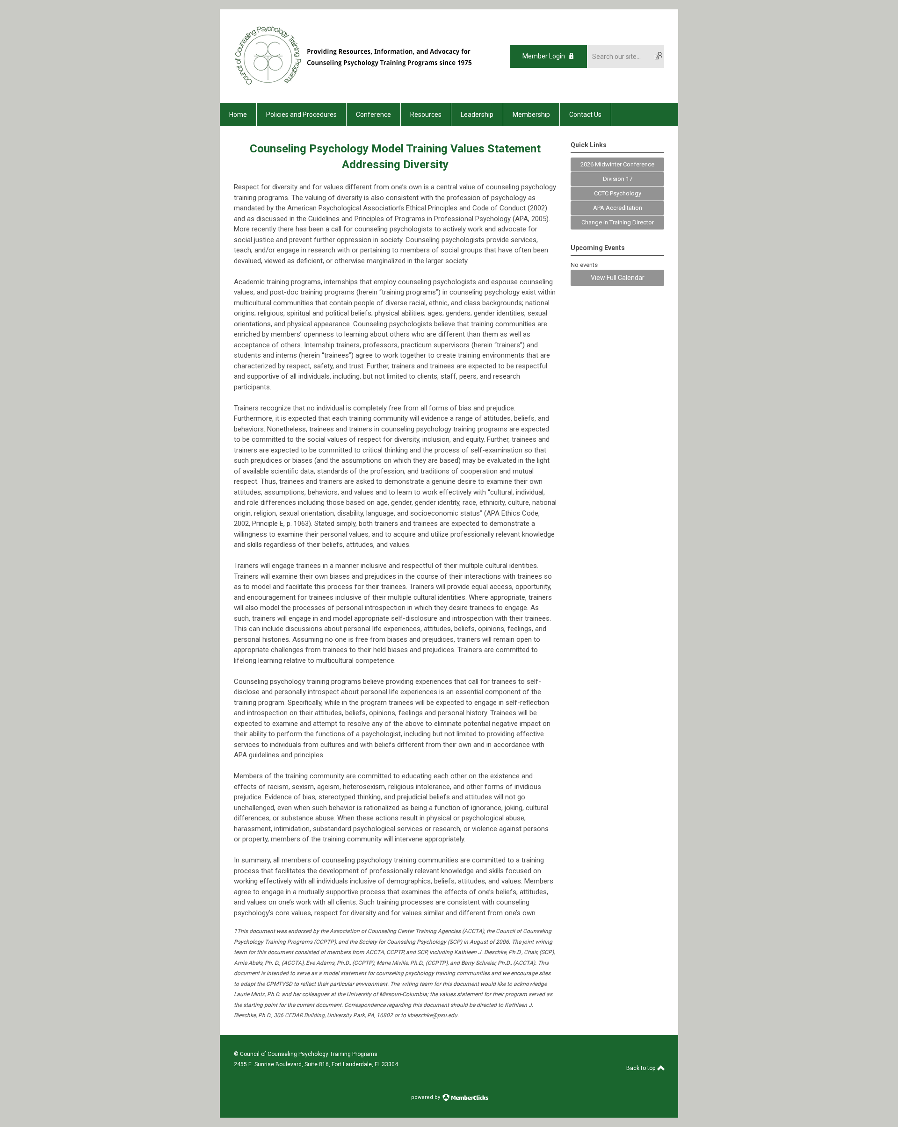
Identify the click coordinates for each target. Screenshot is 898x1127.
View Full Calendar (618, 277)
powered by (426, 1097)
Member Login (543, 56)
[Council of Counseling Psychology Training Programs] (361, 86)
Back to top (641, 1068)
